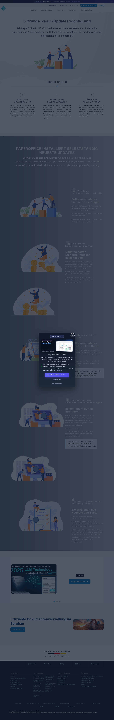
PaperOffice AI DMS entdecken (57, 375)
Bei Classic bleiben (57, 383)
